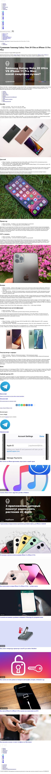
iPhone (3, 43)
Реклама (4, 766)
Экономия (4, 752)
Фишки (4, 8)
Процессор (4, 93)
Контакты (4, 765)
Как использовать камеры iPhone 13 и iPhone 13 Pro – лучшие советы (19, 586)
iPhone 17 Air (5, 33)
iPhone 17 (4, 34)
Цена (3, 100)
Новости (4, 4)
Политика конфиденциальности (9, 769)
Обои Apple (4, 750)
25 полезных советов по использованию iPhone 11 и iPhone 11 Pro (17, 555)
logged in (7, 416)
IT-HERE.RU (2, 41)
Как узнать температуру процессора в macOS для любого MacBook (18, 648)
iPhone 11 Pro (40, 54)
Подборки (2, 521)
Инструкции (5, 7)
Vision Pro (4, 39)
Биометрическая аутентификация (9, 96)
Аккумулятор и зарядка (7, 99)
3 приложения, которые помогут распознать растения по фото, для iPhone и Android (23, 523)
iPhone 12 (46, 54)
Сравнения (4, 9)
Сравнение (4, 44)
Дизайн (4, 91)
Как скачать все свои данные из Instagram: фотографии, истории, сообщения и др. (22, 679)
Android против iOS (6, 101)
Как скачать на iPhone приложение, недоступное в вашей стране (17, 461)
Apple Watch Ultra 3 (6, 38)
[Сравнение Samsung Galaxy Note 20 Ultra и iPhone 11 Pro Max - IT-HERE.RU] (29, 405)
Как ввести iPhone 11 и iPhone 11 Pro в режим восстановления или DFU (19, 711)
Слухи (3, 5)
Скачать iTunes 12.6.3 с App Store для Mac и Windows (14, 492)
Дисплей (4, 92)
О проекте (4, 764)
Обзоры (4, 749)
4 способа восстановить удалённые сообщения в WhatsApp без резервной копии (21, 617)
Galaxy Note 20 (7, 41)
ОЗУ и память (5, 94)
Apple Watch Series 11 (6, 37)
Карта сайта (5, 768)
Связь (3, 98)
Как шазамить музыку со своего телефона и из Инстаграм (16, 742)
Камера (4, 95)
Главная (4, 3)
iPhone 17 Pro (5, 35)
